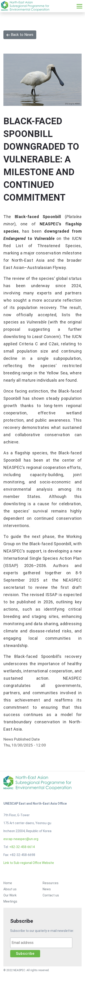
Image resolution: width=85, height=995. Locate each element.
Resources (50, 883)
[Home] (25, 6)
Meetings (10, 901)
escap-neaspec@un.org (20, 839)
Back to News (21, 34)
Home (7, 883)
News (47, 889)
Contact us (51, 895)
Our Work (10, 895)
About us (10, 889)
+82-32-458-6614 (22, 847)
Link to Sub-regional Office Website (28, 863)
